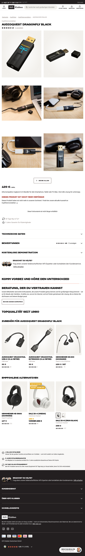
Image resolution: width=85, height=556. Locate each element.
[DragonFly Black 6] (63, 152)
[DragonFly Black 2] (63, 53)
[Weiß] (63, 407)
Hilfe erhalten (18, 267)
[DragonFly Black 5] (21, 152)
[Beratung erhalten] (79, 550)
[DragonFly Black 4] (63, 103)
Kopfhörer (13, 17)
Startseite (5, 17)
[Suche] (26, 7)
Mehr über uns (37, 516)
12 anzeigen (19, 28)
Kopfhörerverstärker (24, 17)
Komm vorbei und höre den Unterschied (35, 279)
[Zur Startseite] (15, 7)
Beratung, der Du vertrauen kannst (32, 288)
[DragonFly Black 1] (21, 53)
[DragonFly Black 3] (21, 103)
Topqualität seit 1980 (20, 297)
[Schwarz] (58, 407)
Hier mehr (80, 2)
